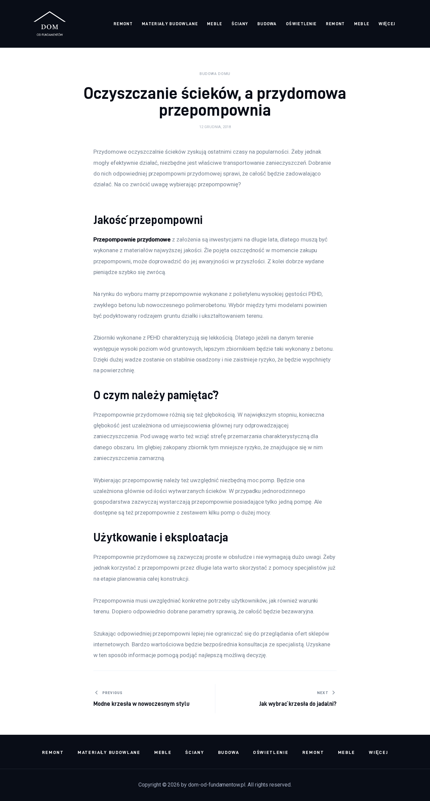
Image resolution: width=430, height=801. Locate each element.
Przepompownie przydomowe (132, 239)
